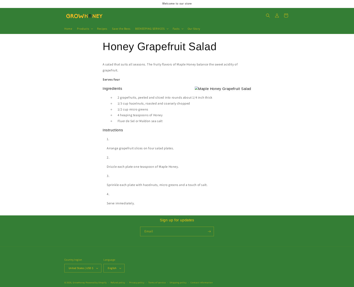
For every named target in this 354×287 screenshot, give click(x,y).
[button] (85, 28)
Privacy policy (136, 282)
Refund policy (118, 282)
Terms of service (157, 282)
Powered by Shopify (96, 282)
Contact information (202, 282)
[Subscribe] (209, 231)
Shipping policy (178, 282)
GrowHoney (79, 282)
